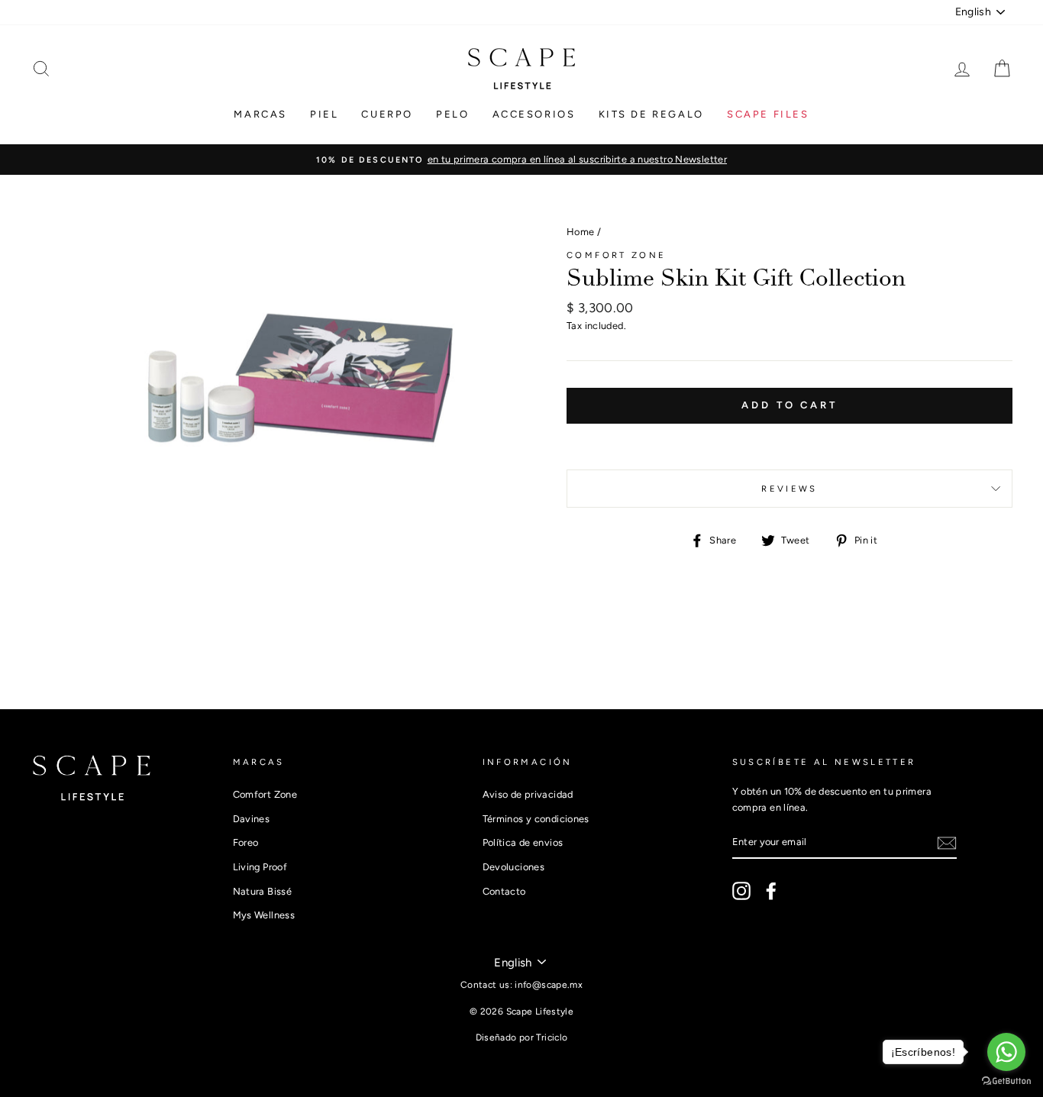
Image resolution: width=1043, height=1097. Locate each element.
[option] (521, 159)
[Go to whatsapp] (1006, 1052)
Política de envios (523, 842)
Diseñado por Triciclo (522, 1037)
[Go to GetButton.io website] (1006, 1081)
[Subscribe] (947, 843)
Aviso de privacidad (528, 794)
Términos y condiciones (536, 818)
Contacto (504, 891)
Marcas (260, 114)
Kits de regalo (651, 114)
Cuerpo (387, 114)
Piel (324, 114)
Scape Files (768, 114)
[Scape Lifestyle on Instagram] (741, 891)
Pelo (452, 114)
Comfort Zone (617, 255)
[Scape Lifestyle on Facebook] (771, 891)
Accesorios (534, 114)
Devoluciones (514, 867)
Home (581, 231)
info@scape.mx (549, 984)
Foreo (246, 842)
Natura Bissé (262, 891)
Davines (251, 818)
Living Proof (260, 867)
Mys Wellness (264, 915)
